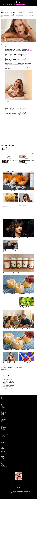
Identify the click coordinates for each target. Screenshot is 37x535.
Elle (1, 396)
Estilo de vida (13, 4)
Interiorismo (3, 454)
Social (2, 463)
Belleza (6, 4)
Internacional (3, 436)
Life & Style (3, 417)
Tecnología (2, 437)
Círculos (2, 404)
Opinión (2, 447)
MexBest (2, 409)
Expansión (3, 432)
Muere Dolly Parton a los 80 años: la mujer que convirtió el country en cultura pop (9, 389)
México (2, 444)
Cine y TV (2, 421)
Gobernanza (3, 464)
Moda (3, 4)
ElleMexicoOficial (21, 487)
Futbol (2, 425)
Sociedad (2, 448)
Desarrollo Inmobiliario (4, 452)
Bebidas (2, 411)
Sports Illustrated (4, 424)
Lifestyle (2, 430)
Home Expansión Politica (4, 434)
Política (2, 442)
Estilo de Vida (3, 415)
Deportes (2, 420)
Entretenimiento (3, 419)
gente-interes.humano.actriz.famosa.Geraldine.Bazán (14, 367)
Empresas (2, 433)
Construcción (3, 451)
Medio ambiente (3, 462)
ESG (1, 461)
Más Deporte (3, 429)
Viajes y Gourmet (3, 407)
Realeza (2, 403)
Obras (2, 450)
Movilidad (2, 465)
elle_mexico (18, 487)
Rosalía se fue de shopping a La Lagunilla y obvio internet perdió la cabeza (8, 382)
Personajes (2, 413)
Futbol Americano (3, 427)
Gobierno (2, 443)
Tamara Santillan (5, 147)
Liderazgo (2, 458)
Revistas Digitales (20, 4)
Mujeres (2, 439)
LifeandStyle (3, 440)
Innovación (2, 467)
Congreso (2, 445)
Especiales (2, 460)
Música (2, 422)
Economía (2, 435)
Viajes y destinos (3, 412)
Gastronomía (3, 410)
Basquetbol (2, 428)
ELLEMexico (16, 487)
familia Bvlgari (29, 50)
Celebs (9, 4)
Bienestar (2, 414)
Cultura (2, 408)
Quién (2, 402)
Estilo (2, 418)
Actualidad (2, 457)
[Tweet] (3, 369)
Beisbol (2, 426)
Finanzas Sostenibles (4, 466)
